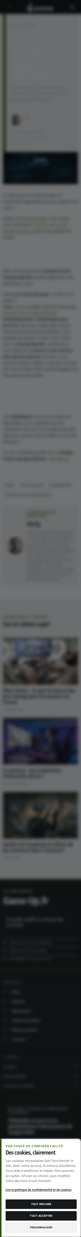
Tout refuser (41, 1204)
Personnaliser (41, 1227)
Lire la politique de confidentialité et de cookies (38, 1189)
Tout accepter (41, 1215)
